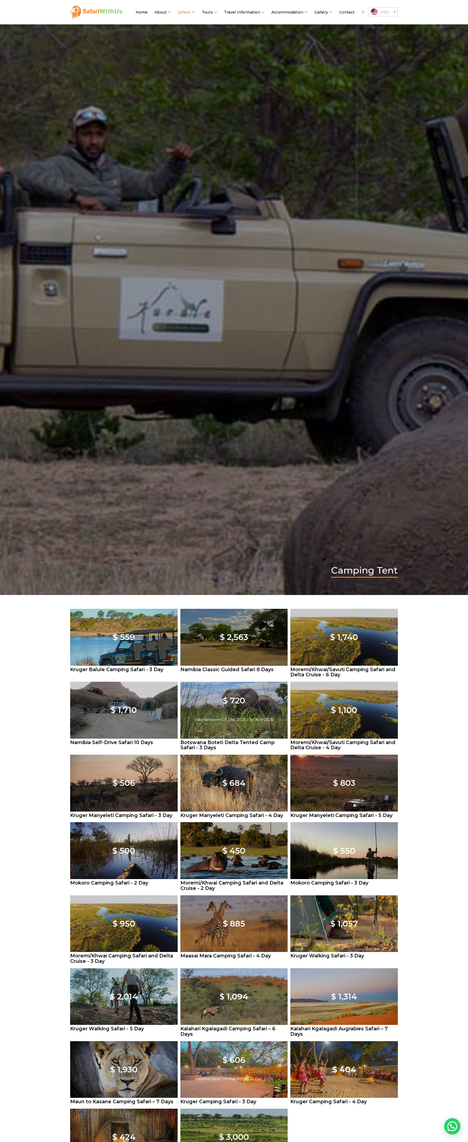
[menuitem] (141, 12)
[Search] (363, 12)
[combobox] (383, 11)
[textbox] (383, 12)
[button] (452, 1126)
